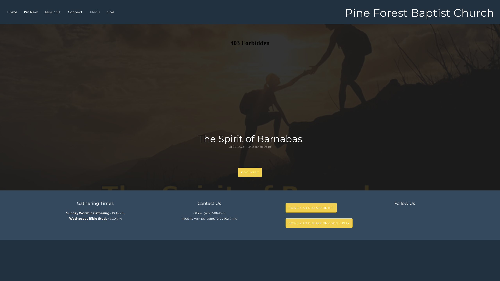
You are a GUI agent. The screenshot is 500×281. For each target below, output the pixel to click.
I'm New (31, 12)
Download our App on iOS (311, 207)
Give (110, 12)
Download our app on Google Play (319, 223)
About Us (53, 12)
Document (250, 172)
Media (95, 12)
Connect (75, 12)
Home (12, 12)
